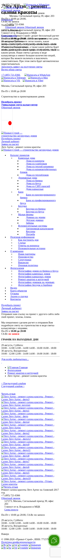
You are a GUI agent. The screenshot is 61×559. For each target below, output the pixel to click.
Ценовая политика (28, 265)
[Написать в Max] (12, 7)
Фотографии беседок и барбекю (35, 285)
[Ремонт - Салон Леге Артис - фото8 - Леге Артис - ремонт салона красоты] (30, 456)
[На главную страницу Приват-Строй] (19, 135)
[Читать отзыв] (9, 487)
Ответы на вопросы (28, 245)
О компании (16, 251)
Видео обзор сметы (11, 69)
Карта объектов (18, 290)
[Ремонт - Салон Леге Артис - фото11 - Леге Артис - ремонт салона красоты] (30, 450)
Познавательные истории (31, 248)
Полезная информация (22, 237)
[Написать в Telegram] (37, 7)
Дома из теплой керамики (40, 166)
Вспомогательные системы (32, 225)
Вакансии (23, 262)
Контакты (15, 299)
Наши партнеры (26, 254)
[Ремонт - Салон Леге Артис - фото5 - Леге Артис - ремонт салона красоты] (30, 472)
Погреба (30, 234)
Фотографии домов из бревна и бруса (38, 271)
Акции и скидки (19, 296)
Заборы (30, 223)
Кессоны (30, 231)
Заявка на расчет (10, 144)
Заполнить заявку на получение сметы (21, 66)
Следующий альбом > (13, 386)
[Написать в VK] (10, 80)
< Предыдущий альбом (13, 383)
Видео (13, 288)
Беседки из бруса (35, 211)
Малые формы (25, 214)
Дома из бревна (34, 180)
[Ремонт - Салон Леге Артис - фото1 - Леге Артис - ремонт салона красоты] (30, 410)
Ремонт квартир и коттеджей (33, 279)
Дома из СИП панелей (38, 186)
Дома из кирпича (35, 161)
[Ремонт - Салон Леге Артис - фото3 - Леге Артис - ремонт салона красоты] (30, 399)
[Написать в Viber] (33, 80)
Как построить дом (28, 240)
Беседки (22, 206)
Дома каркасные (34, 189)
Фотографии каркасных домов (34, 276)
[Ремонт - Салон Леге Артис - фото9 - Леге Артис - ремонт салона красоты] (30, 444)
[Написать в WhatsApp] (35, 4)
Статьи (22, 242)
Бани (20, 192)
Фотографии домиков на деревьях (36, 282)
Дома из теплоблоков (37, 175)
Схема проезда (9, 35)
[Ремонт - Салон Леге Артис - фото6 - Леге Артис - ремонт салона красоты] (30, 467)
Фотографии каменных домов (34, 273)
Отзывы (14, 293)
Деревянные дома (27, 177)
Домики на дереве (35, 217)
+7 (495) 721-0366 (11, 75)
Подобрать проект (11, 138)
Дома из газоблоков (36, 163)
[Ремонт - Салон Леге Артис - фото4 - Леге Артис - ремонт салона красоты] (30, 422)
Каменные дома (26, 158)
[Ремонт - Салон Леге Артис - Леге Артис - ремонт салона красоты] (30, 427)
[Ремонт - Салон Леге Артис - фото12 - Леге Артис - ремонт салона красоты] (30, 439)
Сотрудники (24, 259)
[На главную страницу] (30, 150)
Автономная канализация (39, 228)
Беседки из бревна (36, 209)
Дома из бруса (33, 183)
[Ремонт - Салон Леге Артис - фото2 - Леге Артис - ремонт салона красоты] (30, 433)
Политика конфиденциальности (18, 542)
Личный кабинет (10, 141)
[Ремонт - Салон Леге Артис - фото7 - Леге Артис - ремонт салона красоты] (30, 461)
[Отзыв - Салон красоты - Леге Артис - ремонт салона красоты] (30, 484)
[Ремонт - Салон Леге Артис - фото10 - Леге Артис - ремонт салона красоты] (30, 478)
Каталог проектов (19, 155)
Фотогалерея (17, 268)
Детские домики (34, 220)
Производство (25, 257)
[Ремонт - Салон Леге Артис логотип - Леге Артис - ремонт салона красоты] (30, 405)
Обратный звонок (10, 10)
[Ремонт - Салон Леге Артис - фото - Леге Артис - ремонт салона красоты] (30, 416)
